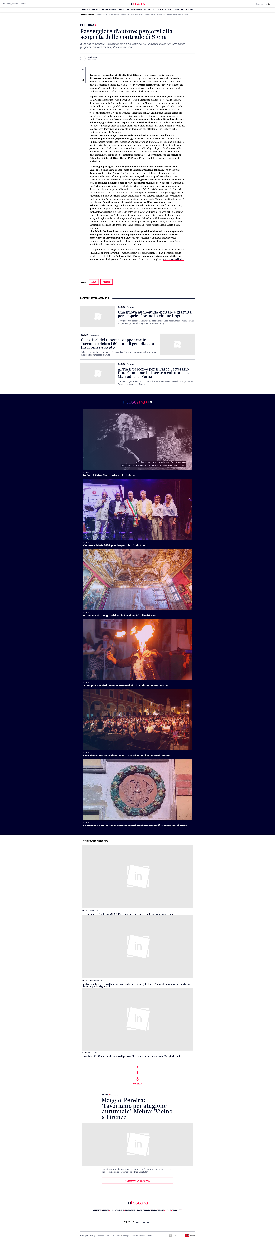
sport (175, 15)
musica (151, 9)
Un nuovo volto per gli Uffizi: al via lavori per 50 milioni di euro (119, 615)
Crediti (118, 1236)
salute (160, 9)
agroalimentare (114, 15)
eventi (153, 15)
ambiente (86, 9)
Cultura (87, 25)
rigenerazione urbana (164, 15)
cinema (123, 15)
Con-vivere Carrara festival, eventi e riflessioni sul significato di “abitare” (127, 755)
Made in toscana (138, 9)
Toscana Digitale (101, 15)
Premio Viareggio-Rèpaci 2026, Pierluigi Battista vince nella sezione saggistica (127, 914)
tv (182, 9)
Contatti (142, 1236)
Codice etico (109, 1236)
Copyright (125, 1236)
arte (179, 15)
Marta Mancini (96, 980)
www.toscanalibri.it (173, 259)
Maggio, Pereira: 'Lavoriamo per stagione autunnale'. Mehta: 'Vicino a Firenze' (137, 1108)
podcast (189, 9)
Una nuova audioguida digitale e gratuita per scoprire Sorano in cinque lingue (155, 314)
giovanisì (130, 15)
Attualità (86, 1053)
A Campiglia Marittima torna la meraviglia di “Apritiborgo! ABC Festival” (126, 685)
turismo (185, 15)
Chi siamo (134, 1236)
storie (168, 9)
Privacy (92, 1236)
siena (93, 282)
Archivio (149, 1236)
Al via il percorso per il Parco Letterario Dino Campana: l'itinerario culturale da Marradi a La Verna (153, 373)
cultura (96, 9)
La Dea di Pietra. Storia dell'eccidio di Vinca (109, 475)
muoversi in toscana (142, 15)
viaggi (176, 9)
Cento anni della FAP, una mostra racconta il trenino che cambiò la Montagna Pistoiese (135, 825)
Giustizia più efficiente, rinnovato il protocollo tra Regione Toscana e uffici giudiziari (131, 1056)
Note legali (84, 1236)
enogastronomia (109, 9)
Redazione (92, 57)
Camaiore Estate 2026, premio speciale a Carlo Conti (115, 545)
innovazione (124, 9)
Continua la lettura (137, 1180)
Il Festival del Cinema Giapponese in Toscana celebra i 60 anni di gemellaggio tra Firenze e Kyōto (117, 343)
